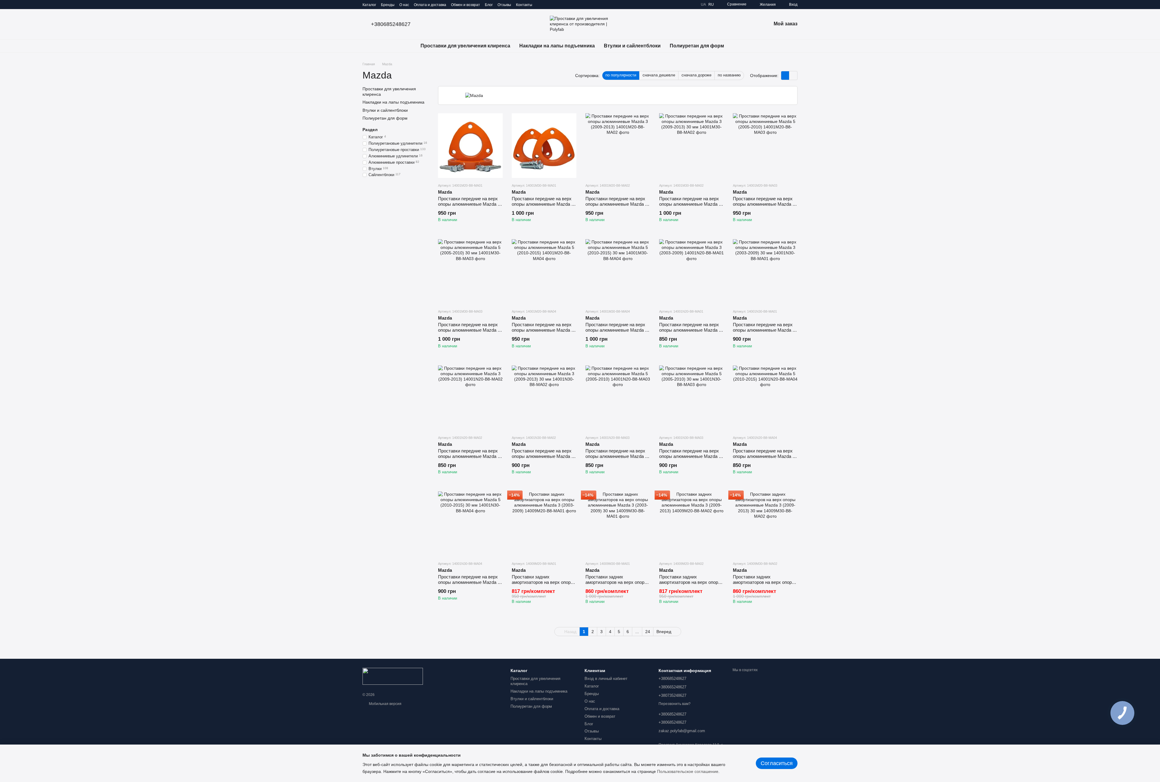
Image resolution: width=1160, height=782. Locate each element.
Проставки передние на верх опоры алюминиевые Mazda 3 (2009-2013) (616, 204)
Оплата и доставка (430, 5)
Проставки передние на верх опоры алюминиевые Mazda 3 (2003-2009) (469, 204)
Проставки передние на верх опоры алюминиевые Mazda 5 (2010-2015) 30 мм (616, 330)
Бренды (388, 5)
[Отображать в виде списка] (793, 75)
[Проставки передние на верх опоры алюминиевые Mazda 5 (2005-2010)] (765, 145)
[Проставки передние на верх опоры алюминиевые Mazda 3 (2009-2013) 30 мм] (691, 145)
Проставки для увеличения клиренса (465, 45)
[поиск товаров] (739, 46)
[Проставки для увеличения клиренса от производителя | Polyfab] (392, 676)
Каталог (369, 5)
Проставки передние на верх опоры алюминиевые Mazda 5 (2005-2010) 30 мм (469, 330)
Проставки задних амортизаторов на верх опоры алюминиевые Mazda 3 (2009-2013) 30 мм (764, 585)
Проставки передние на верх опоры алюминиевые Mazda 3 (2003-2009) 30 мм (543, 204)
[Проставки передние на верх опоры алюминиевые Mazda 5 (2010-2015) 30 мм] (617, 271)
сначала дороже (696, 75)
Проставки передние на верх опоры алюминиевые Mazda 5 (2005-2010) (764, 204)
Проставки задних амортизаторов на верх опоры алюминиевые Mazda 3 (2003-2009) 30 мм (616, 585)
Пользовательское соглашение (687, 771)
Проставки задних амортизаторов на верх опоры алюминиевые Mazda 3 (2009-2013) (690, 585)
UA (703, 4)
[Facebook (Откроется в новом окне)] (555, 4)
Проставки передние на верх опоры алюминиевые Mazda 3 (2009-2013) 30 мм (690, 204)
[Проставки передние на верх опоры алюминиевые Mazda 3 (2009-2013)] (617, 145)
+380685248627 (391, 24)
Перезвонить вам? (675, 704)
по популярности (620, 75)
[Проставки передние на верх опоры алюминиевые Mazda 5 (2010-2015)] (544, 271)
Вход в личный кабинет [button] (606, 678)
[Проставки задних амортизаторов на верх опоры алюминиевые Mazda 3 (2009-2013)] (691, 523)
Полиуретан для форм (697, 45)
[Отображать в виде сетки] (785, 75)
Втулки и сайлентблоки (632, 45)
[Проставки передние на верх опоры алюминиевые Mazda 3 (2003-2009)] (470, 145)
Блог (489, 5)
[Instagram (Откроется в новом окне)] (540, 4)
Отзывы (504, 5)
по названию (729, 75)
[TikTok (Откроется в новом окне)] (548, 4)
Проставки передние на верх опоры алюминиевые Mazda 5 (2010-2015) (543, 330)
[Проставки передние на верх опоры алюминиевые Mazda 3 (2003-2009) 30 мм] (544, 145)
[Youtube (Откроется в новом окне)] (562, 4)
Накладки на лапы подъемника (557, 45)
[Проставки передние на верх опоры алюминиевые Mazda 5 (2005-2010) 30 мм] (470, 271)
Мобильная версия (384, 704)
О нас (404, 5)
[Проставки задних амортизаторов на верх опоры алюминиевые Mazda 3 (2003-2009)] (544, 523)
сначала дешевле (659, 75)
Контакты (524, 5)
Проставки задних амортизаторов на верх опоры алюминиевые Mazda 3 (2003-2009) (543, 585)
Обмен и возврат (465, 5)
